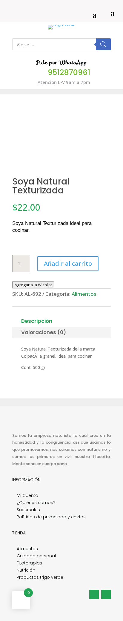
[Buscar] (103, 44)
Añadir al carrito (68, 263)
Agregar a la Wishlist (33, 284)
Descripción (36, 321)
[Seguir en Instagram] (106, 594)
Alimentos (84, 293)
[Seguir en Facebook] (94, 594)
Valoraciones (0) (43, 332)
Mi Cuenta (27, 495)
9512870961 (69, 72)
